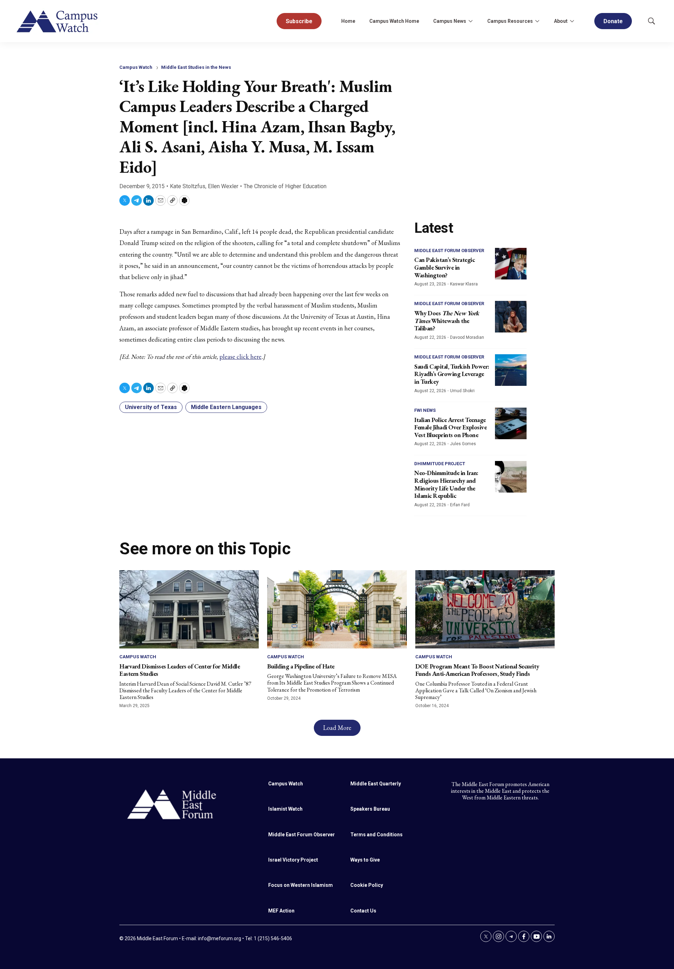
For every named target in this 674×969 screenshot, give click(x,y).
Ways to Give (365, 860)
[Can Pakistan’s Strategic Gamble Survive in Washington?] (511, 263)
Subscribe (299, 21)
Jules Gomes (463, 443)
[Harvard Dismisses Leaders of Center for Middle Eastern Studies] (189, 609)
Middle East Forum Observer (449, 250)
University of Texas (151, 407)
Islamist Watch (285, 809)
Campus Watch (135, 67)
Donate (613, 21)
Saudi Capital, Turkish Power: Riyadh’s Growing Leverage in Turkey (451, 373)
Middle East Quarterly (375, 783)
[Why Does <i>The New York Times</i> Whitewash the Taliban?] (511, 316)
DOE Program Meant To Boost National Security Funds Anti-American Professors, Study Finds (477, 670)
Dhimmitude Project (439, 463)
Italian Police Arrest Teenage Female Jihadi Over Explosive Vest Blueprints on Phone (450, 427)
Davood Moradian (467, 337)
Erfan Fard (460, 504)
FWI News (425, 410)
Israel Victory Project (293, 860)
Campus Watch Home (394, 21)
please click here (240, 356)
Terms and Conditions (376, 834)
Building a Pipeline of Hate (301, 666)
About (561, 21)
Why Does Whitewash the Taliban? (446, 320)
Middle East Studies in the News (196, 67)
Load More (337, 728)
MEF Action (281, 911)
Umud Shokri (462, 390)
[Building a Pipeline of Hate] (337, 609)
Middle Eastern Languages (226, 407)
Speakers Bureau (370, 809)
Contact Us (363, 911)
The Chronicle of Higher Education (285, 186)
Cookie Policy (366, 885)
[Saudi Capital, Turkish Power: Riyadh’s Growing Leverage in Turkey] (511, 370)
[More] (470, 21)
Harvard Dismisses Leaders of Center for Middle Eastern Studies (179, 670)
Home (348, 21)
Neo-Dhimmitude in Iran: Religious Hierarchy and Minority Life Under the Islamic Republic (446, 484)
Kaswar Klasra (464, 284)
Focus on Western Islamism (300, 885)
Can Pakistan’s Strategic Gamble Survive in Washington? (444, 267)
